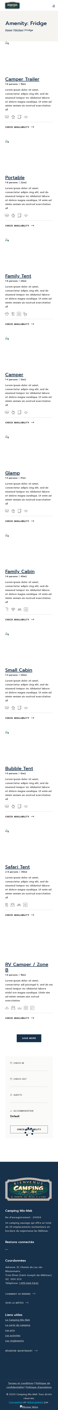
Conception (16, 1402)
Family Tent (18, 276)
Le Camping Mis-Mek (17, 1320)
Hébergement (35, 1402)
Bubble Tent (19, 768)
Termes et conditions (20, 1383)
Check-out (20, 1079)
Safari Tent (17, 866)
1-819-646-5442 (29, 1283)
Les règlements (14, 1341)
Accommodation (23, 1111)
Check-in (18, 1063)
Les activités (12, 1335)
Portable (15, 177)
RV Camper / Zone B (26, 967)
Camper (14, 374)
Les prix (10, 1330)
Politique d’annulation (39, 1387)
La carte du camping (17, 1325)
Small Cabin (18, 670)
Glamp (12, 473)
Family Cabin (20, 571)
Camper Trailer (22, 79)
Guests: (18, 1095)
